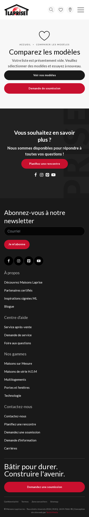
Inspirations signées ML (20, 298)
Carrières (10, 448)
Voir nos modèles (44, 75)
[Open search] (51, 9)
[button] (81, 10)
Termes (25, 501)
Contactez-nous (15, 416)
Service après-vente (18, 327)
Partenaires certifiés (18, 290)
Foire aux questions (17, 343)
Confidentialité (11, 501)
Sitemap (54, 501)
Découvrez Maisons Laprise (23, 282)
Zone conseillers (39, 501)
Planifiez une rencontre (44, 163)
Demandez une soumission (22, 432)
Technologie (12, 395)
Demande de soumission (44, 88)
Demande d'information (20, 440)
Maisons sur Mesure (18, 363)
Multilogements (15, 379)
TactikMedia (52, 512)
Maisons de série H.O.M (20, 371)
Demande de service (18, 335)
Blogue (9, 306)
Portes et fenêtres (17, 387)
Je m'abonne (16, 244)
